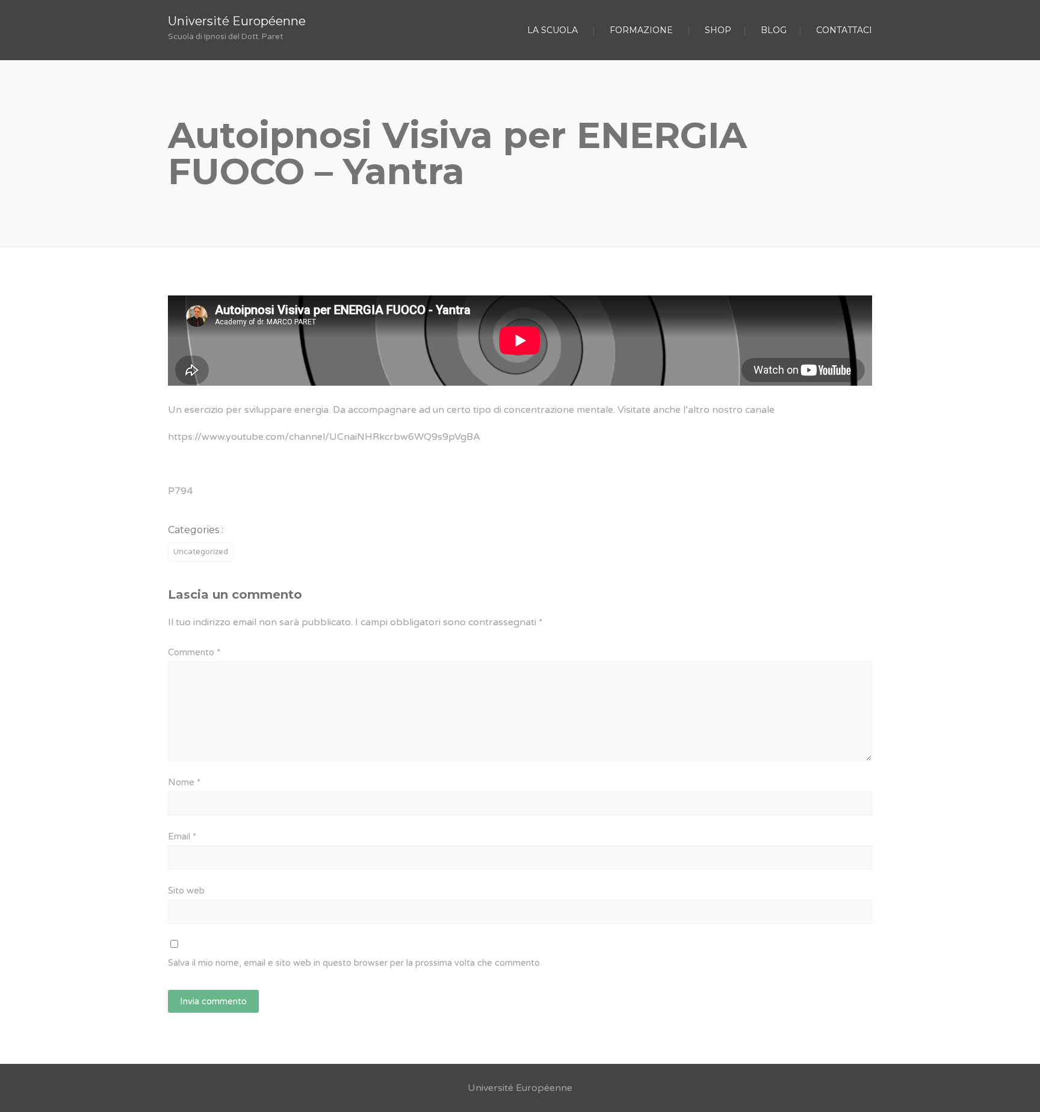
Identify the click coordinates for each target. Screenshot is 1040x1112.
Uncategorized (200, 552)
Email (182, 836)
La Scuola (552, 30)
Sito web (186, 890)
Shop (718, 30)
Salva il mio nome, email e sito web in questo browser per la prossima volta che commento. (355, 962)
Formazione (641, 30)
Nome (184, 782)
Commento (194, 652)
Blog (774, 30)
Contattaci (844, 30)
